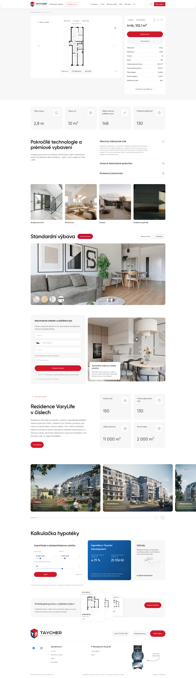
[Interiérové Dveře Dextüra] (52, 299)
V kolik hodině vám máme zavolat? (47, 356)
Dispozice (65, 71)
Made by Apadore (159, 674)
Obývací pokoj (145, 236)
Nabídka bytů (71, 4)
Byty (38, 12)
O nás (53, 651)
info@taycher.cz (140, 634)
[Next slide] (162, 518)
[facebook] (34, 648)
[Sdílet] (158, 20)
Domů (33, 12)
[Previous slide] (156, 518)
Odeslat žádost (58, 368)
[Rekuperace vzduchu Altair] (61, 299)
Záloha (61, 551)
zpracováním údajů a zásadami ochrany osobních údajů (62, 374)
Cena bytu (37, 551)
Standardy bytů (85, 236)
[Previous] (39, 46)
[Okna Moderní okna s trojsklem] (36, 299)
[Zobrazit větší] (115, 28)
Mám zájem (160, 4)
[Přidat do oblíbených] (161, 20)
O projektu (37, 445)
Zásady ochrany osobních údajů (94, 674)
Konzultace (145, 41)
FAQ (52, 658)
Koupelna (159, 236)
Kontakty (54, 662)
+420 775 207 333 (120, 634)
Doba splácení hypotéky (42, 562)
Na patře (88, 71)
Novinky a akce (56, 655)
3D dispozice (76, 71)
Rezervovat (145, 34)
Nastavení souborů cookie (115, 674)
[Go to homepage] (39, 4)
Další (45, 574)
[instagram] (41, 648)
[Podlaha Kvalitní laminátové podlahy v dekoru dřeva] (44, 299)
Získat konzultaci (145, 575)
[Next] (113, 46)
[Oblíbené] (151, 4)
